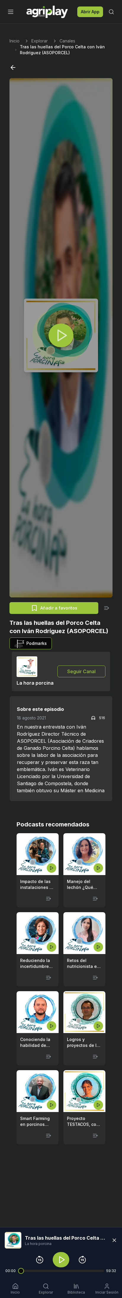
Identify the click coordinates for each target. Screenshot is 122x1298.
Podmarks (36, 643)
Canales (67, 40)
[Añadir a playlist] (107, 608)
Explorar (39, 40)
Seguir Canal (81, 671)
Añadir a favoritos (58, 607)
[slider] (21, 1271)
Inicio (14, 40)
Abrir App (90, 11)
